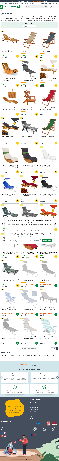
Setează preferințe (34, 240)
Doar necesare (12, 240)
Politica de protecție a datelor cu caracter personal (29, 236)
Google (28, 233)
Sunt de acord (47, 240)
